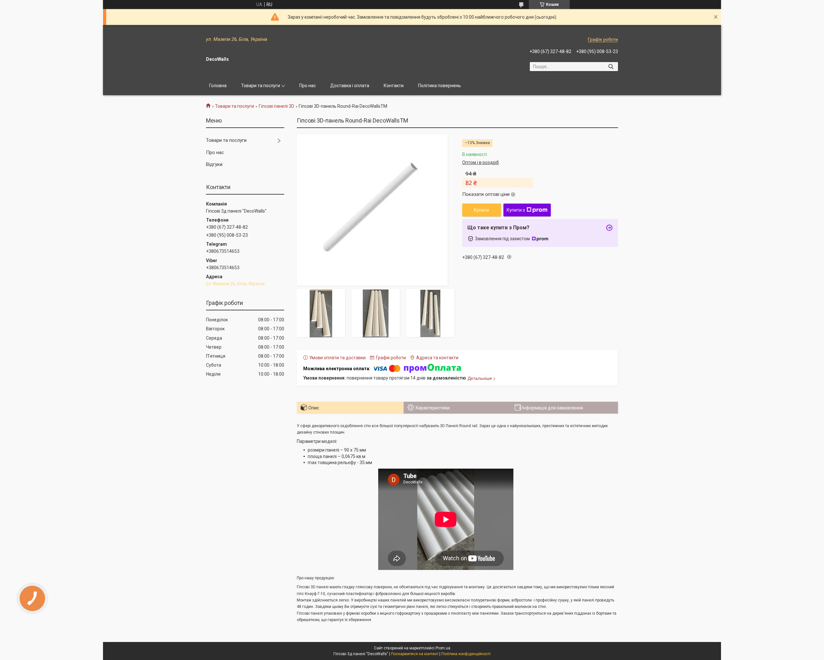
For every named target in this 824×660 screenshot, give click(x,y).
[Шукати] (611, 66)
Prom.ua (442, 648)
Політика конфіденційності (466, 654)
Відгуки (214, 164)
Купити (481, 210)
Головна (218, 85)
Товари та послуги (260, 85)
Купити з (516, 210)
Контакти (394, 85)
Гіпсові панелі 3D (276, 106)
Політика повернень (439, 85)
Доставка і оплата (349, 85)
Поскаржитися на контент (414, 654)
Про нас (307, 85)
